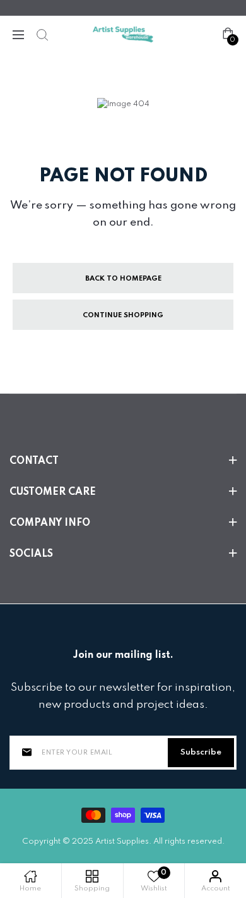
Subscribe (200, 752)
